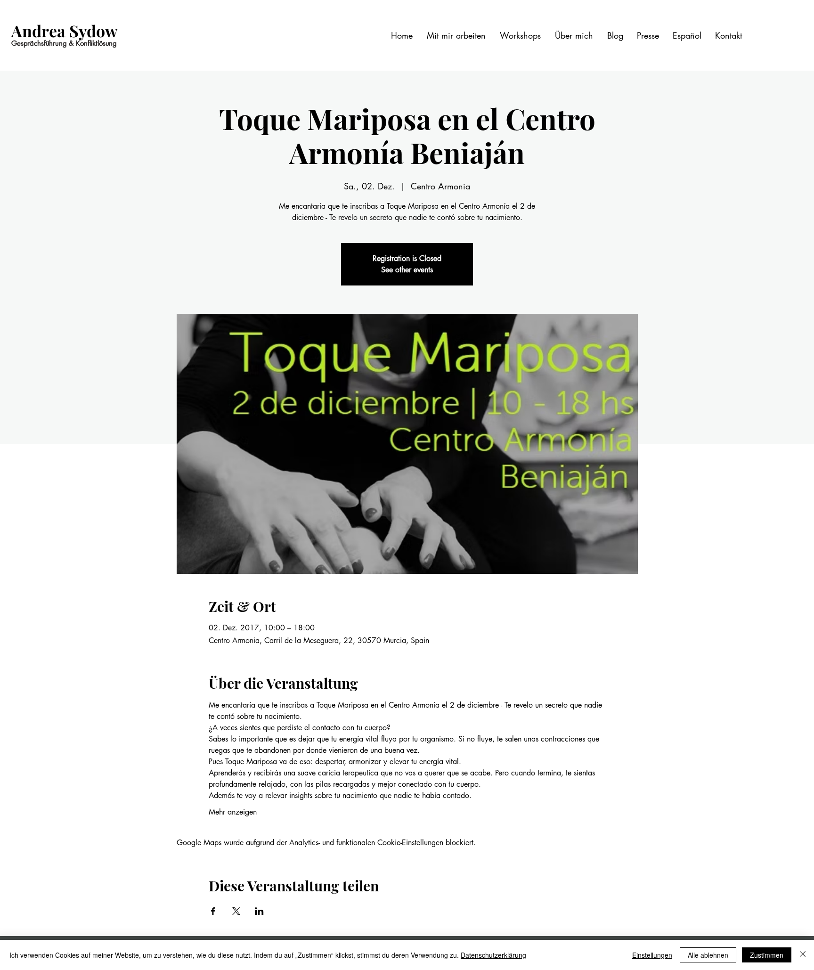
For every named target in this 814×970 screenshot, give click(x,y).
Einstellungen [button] (652, 955)
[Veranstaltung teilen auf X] (236, 911)
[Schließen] (802, 954)
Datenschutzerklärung (493, 955)
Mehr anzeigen (233, 812)
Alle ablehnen (708, 955)
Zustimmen (766, 955)
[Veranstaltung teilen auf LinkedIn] (259, 911)
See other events (407, 270)
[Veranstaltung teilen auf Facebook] (213, 911)
